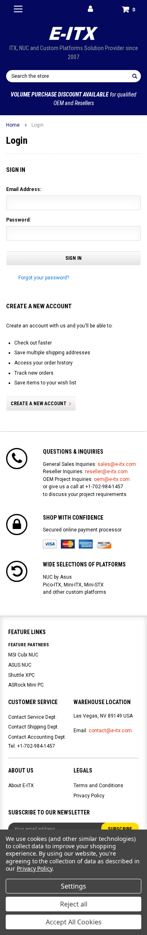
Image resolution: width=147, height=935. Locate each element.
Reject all (73, 904)
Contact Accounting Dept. (37, 737)
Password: (18, 220)
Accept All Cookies (74, 921)
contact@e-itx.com (110, 730)
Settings (73, 886)
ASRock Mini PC (26, 685)
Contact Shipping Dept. (33, 727)
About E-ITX (21, 785)
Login (37, 125)
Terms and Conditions (98, 785)
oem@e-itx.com (112, 479)
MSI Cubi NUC (23, 655)
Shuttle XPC (21, 675)
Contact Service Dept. (32, 717)
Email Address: (23, 189)
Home (13, 125)
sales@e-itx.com (117, 464)
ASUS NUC (19, 665)
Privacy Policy (89, 796)
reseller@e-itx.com (106, 471)
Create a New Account (39, 403)
